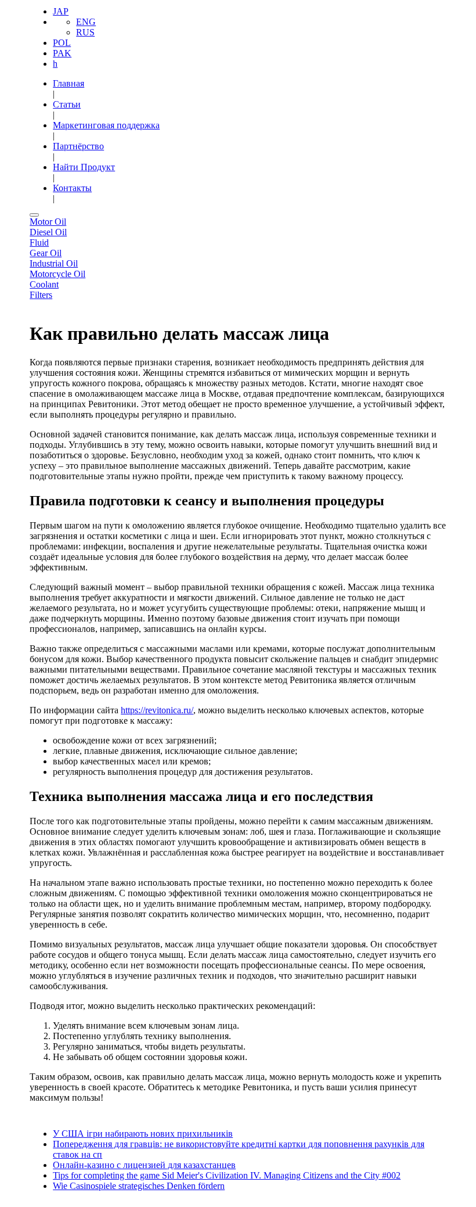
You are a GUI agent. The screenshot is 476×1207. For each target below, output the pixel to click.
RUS (85, 32)
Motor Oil (48, 222)
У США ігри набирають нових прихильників (143, 1133)
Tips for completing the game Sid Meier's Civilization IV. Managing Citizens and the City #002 (227, 1175)
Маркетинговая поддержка (106, 125)
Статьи (67, 104)
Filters (41, 295)
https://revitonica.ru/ (157, 710)
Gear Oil (46, 253)
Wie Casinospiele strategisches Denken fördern (139, 1186)
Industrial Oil (54, 263)
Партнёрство (78, 146)
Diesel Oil (48, 232)
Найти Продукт (84, 167)
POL (62, 43)
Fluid (39, 242)
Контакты (72, 188)
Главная (68, 83)
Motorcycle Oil (57, 274)
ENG (86, 22)
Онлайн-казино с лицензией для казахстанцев (144, 1165)
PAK (62, 53)
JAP (60, 11)
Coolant (44, 284)
